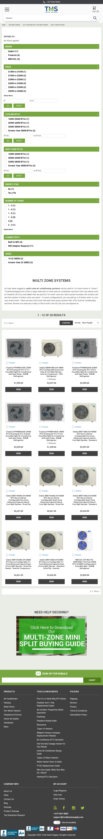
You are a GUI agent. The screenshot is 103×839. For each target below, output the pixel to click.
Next (11, 323)
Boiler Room (9, 707)
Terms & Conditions (78, 711)
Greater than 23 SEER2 (20, 262)
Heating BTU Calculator (47, 777)
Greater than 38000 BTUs (21, 130)
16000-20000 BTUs (18, 119)
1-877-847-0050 (60, 813)
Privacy (73, 707)
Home (4, 25)
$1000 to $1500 (17, 72)
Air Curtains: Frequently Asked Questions (50, 711)
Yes (12, 193)
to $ (31, 100)
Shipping (73, 699)
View (18, 389)
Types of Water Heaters (47, 758)
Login (55, 790)
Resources (41, 725)
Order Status (59, 799)
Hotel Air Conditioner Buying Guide (49, 752)
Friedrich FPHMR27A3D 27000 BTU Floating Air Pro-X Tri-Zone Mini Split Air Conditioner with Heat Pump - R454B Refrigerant (18, 372)
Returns (73, 703)
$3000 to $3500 (17, 87)
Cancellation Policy (78, 715)
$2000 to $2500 (17, 79)
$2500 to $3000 (17, 83)
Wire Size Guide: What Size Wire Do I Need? (51, 771)
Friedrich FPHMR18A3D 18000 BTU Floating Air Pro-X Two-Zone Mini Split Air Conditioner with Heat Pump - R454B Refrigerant (51, 436)
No (11, 189)
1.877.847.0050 (53, 2)
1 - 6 (11, 217)
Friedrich (14, 55)
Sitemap (7, 807)
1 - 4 (11, 209)
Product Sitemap (11, 811)
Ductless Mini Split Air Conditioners (35, 25)
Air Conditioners (14, 25)
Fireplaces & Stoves (13, 715)
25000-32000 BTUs (18, 123)
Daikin (13, 51)
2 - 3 (11, 225)
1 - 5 (11, 213)
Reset (19, 106)
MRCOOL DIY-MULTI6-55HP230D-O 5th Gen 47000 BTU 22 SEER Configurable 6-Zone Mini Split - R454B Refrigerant (84, 564)
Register (63, 790)
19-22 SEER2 (15, 258)
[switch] (56, 822)
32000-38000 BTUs (18, 127)
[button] (8, 95)
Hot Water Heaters (12, 711)
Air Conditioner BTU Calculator (50, 740)
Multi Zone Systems (58, 25)
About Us (8, 791)
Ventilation (8, 723)
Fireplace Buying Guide (47, 721)
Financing (41, 717)
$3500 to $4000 (17, 91)
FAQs (6, 795)
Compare (66, 323)
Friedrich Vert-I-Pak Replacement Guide (45, 704)
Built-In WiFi (15, 242)
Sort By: (78, 323)
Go (8, 106)
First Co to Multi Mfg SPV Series (51, 699)
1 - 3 (11, 205)
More (6, 727)
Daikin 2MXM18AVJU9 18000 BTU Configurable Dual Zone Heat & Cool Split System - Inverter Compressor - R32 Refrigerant (51, 372)
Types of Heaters (45, 729)
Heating (7, 703)
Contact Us (9, 799)
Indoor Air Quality (11, 719)
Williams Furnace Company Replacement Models (48, 734)
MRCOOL (14, 59)
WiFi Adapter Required (20, 246)
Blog (6, 803)
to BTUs (37, 135)
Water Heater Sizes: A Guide (49, 762)
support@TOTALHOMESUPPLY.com (68, 817)
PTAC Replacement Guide (48, 766)
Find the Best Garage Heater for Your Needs (51, 745)
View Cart (57, 795)
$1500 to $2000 (17, 75)
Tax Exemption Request (14, 815)
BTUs (6, 135)
